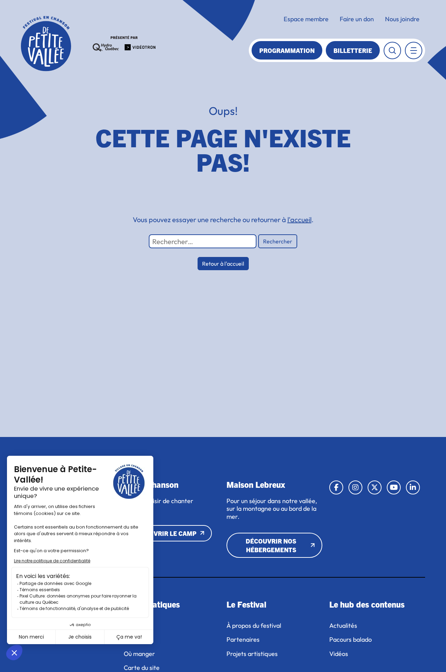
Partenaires (243, 639)
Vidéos (338, 654)
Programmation (287, 50)
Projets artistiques (252, 654)
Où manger (139, 654)
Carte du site (142, 668)
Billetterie (352, 50)
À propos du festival (253, 626)
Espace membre (306, 19)
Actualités (343, 626)
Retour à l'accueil (223, 263)
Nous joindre (402, 19)
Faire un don (357, 19)
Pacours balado (350, 639)
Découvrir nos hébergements (271, 545)
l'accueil (299, 219)
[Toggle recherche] (392, 50)
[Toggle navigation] (413, 50)
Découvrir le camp (164, 533)
